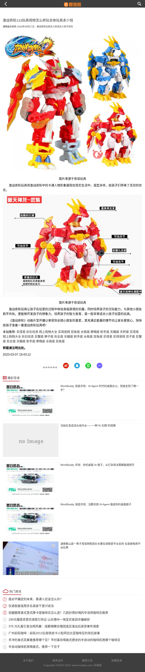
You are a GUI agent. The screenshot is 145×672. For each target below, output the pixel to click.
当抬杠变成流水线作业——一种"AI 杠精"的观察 (88, 425)
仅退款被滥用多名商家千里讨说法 (31, 606)
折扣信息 (32, 331)
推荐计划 (87, 660)
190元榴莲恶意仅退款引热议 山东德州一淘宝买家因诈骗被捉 (49, 619)
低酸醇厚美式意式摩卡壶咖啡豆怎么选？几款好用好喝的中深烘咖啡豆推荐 (58, 612)
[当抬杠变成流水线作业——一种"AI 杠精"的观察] (31, 440)
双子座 (130, 336)
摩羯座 (94, 331)
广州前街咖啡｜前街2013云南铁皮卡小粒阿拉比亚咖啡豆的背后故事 (54, 633)
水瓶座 (85, 331)
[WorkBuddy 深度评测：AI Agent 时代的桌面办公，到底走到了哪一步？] (31, 400)
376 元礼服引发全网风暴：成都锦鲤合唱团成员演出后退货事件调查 (53, 626)
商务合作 (57, 660)
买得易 (20, 331)
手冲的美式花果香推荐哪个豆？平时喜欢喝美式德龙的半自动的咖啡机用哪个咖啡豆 (64, 640)
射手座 (104, 331)
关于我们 (28, 660)
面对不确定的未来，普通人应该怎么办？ (35, 599)
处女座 (58, 336)
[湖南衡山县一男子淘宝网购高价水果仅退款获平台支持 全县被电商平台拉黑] (31, 558)
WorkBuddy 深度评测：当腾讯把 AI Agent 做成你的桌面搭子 (95, 504)
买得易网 (64, 331)
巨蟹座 (39, 336)
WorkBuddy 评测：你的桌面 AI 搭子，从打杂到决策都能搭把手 (97, 464)
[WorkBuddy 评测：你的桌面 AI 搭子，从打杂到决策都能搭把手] (31, 479)
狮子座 (48, 336)
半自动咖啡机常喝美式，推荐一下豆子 (34, 646)
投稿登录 (116, 660)
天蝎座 (114, 331)
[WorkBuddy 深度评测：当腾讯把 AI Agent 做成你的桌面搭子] (31, 519)
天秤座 (124, 331)
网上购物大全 (48, 331)
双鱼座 (75, 331)
